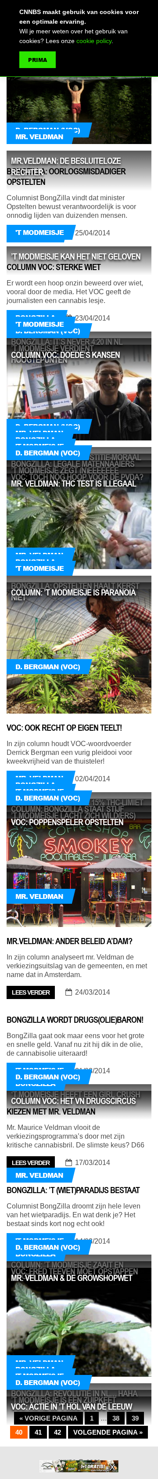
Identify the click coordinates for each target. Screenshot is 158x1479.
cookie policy (93, 40)
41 (38, 1432)
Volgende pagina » (108, 1432)
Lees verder (31, 992)
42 (57, 1432)
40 (18, 1432)
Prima (37, 60)
